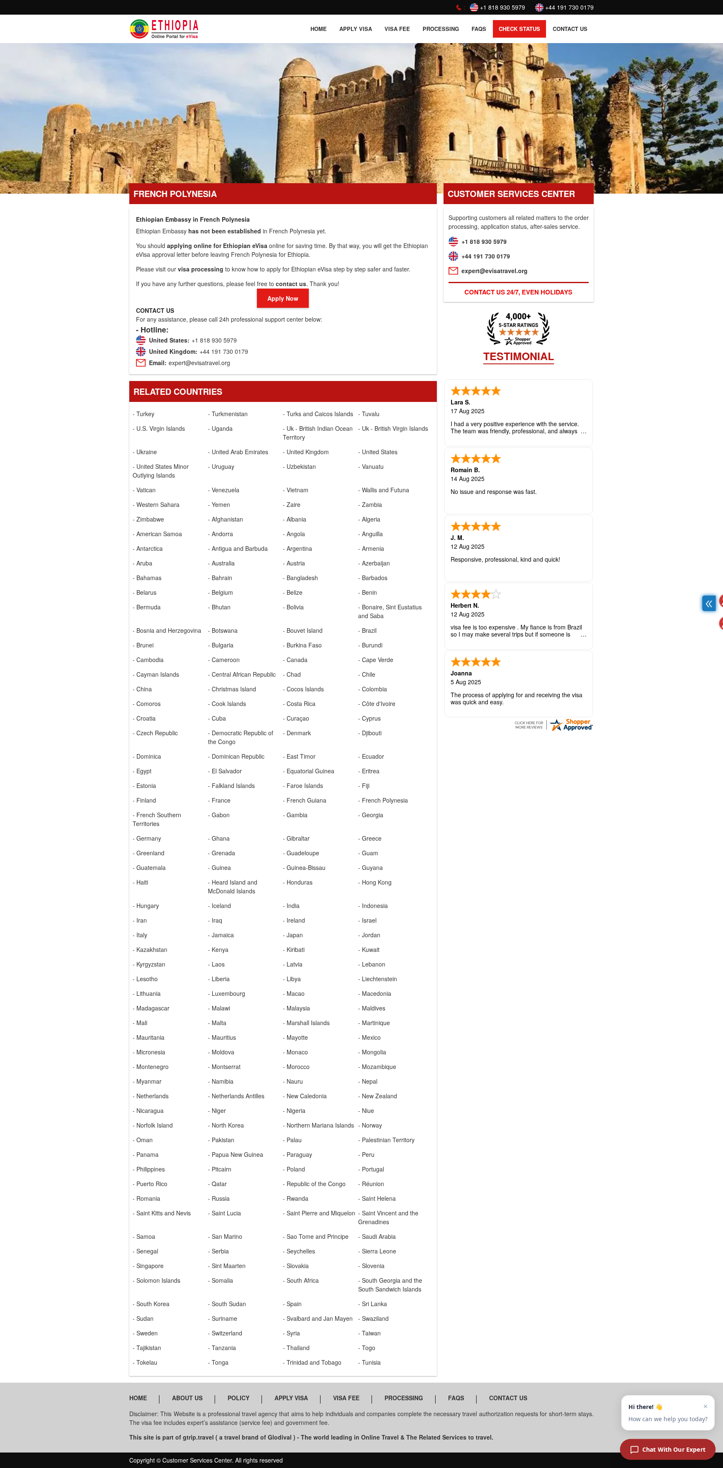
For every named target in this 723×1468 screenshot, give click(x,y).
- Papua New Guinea (235, 1154)
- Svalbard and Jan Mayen (318, 1318)
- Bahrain (220, 577)
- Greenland (148, 853)
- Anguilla (370, 533)
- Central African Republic (242, 674)
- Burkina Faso (302, 645)
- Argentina (297, 548)
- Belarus (144, 592)
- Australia (221, 563)
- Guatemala (149, 867)
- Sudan (143, 1318)
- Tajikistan (147, 1347)
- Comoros (147, 703)
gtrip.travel (198, 1437)
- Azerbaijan (374, 563)
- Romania (146, 1198)
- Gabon (219, 815)
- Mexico (369, 1037)
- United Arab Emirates (238, 452)
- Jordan (369, 935)
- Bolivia (293, 607)
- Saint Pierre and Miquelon (319, 1213)
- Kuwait (368, 949)
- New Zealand (377, 1096)
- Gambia (295, 815)
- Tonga (218, 1362)
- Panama (146, 1154)
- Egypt (142, 771)
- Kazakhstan (150, 949)
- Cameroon (224, 659)
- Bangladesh (300, 577)
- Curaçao (296, 718)
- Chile (366, 674)
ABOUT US (187, 1398)
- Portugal (371, 1169)
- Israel (367, 920)
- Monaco (295, 1052)
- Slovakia (296, 1265)
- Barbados (372, 577)
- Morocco (296, 1066)
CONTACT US (570, 29)
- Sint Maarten (227, 1265)
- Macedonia (374, 993)
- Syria (291, 1333)
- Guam (368, 853)
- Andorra (220, 533)
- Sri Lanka (372, 1303)
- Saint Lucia (224, 1213)
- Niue (366, 1110)
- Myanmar (147, 1081)
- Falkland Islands (231, 785)
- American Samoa (157, 533)
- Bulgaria (220, 645)
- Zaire (291, 504)
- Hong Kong (375, 882)
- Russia (219, 1198)
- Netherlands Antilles (236, 1096)
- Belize (293, 592)
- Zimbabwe (148, 519)
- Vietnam (295, 490)
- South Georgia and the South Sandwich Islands (390, 1284)
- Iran (140, 920)
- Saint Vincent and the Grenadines (388, 1217)
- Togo (366, 1347)
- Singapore (148, 1265)
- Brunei (143, 645)
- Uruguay (221, 466)
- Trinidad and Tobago (312, 1362)
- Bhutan (219, 607)
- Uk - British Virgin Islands (393, 428)
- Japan (293, 935)
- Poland (294, 1169)
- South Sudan (227, 1303)
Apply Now (282, 298)
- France (219, 800)
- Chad (292, 674)
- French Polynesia (383, 800)
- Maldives (371, 1008)
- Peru (366, 1154)
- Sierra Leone (377, 1251)
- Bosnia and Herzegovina (167, 630)
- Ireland (294, 920)
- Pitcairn (219, 1169)
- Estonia (144, 785)
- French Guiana (304, 800)
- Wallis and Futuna (383, 490)
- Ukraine (145, 452)
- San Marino (225, 1236)
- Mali (140, 1022)
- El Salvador (225, 771)
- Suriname (222, 1318)
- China (142, 689)
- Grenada (221, 853)
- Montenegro (151, 1066)
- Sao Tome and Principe (316, 1236)
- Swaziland (373, 1318)
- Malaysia (296, 1008)
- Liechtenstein (377, 978)
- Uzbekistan (299, 466)
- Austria (294, 563)
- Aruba (142, 563)
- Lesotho (145, 978)
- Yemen (219, 504)
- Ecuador (371, 756)
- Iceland (219, 905)
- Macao (294, 993)
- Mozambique (377, 1066)
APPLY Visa (355, 29)
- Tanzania (222, 1347)
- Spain (292, 1303)
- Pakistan (221, 1140)
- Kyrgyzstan (149, 964)
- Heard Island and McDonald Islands (232, 886)
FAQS (479, 29)
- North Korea (226, 1125)
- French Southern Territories (157, 819)
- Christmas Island (232, 689)
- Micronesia (149, 1052)
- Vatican (144, 490)
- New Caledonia (305, 1096)
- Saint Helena (377, 1198)
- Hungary (146, 905)
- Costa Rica (299, 703)
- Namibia (220, 1081)
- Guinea (219, 867)
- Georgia (370, 815)
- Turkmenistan (228, 413)
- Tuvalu (368, 413)
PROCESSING (441, 29)
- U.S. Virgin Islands (159, 428)
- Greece (370, 838)
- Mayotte (295, 1037)
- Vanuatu (371, 466)
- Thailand (296, 1347)
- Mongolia (372, 1052)
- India (291, 905)
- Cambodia (148, 659)
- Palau (292, 1140)
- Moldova (221, 1052)
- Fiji (363, 785)
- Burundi (370, 645)
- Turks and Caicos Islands (318, 413)
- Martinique (374, 1022)
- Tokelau (145, 1362)
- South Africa (301, 1280)
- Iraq (215, 920)
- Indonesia (373, 905)
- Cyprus (369, 718)
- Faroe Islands (303, 785)
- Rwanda (295, 1198)
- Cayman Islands (156, 674)
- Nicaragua (148, 1110)
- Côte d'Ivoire (376, 703)
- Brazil (367, 630)
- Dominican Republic (236, 756)
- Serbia (218, 1251)
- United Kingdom (306, 452)
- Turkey (143, 413)
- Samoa (144, 1236)
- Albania (294, 519)
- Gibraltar (296, 838)
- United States (377, 452)
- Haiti (140, 882)
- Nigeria (294, 1110)
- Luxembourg (226, 993)
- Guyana (370, 867)
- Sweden (145, 1333)
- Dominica (147, 756)
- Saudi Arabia (377, 1236)
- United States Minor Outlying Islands (161, 470)
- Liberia (219, 978)
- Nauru (293, 1081)
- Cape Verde (375, 659)
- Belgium (220, 592)
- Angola (294, 533)
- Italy (140, 935)
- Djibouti (370, 733)
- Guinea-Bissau (304, 867)
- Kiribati (294, 949)
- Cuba (217, 718)
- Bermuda (147, 607)
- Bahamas (147, 577)
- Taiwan (369, 1333)
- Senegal (145, 1251)
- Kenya (218, 949)
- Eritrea (368, 771)
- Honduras (298, 882)
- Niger (217, 1110)
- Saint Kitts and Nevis (162, 1213)
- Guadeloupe (301, 853)
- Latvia (293, 964)
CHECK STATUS (519, 29)
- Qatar (217, 1183)
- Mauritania (148, 1037)
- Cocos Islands (303, 689)
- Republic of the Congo (314, 1183)
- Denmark (297, 733)
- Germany (147, 838)
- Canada (295, 659)
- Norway (370, 1125)
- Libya (292, 978)
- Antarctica (148, 548)
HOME (318, 29)
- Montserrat (224, 1066)
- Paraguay (297, 1154)
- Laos (216, 964)
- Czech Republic (155, 733)
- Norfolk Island (153, 1125)
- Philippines (149, 1169)
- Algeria (369, 519)
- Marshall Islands (306, 1022)
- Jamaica (221, 935)
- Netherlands (151, 1096)
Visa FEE (397, 29)
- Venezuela (223, 490)
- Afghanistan (225, 519)
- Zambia (370, 504)
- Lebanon (371, 964)
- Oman (143, 1140)
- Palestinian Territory (386, 1140)
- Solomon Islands (156, 1280)
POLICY (238, 1398)
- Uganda (220, 428)
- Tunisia (369, 1362)
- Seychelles (299, 1251)
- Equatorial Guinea (308, 771)
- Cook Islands (227, 703)
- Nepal (367, 1081)
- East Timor (299, 756)
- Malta (217, 1022)
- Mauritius (222, 1037)
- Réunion (371, 1183)
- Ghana (219, 838)
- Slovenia (371, 1265)
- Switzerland (225, 1333)
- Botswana (223, 630)
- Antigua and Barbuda (238, 548)
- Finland (144, 800)
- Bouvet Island (303, 630)
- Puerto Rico (150, 1183)
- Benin (367, 592)
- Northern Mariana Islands (318, 1125)
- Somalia (220, 1280)
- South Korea (151, 1303)
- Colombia (372, 689)
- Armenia (371, 548)
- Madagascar (151, 1008)
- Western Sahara (156, 504)
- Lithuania (147, 993)
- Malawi (219, 1008)
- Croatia (144, 718)
